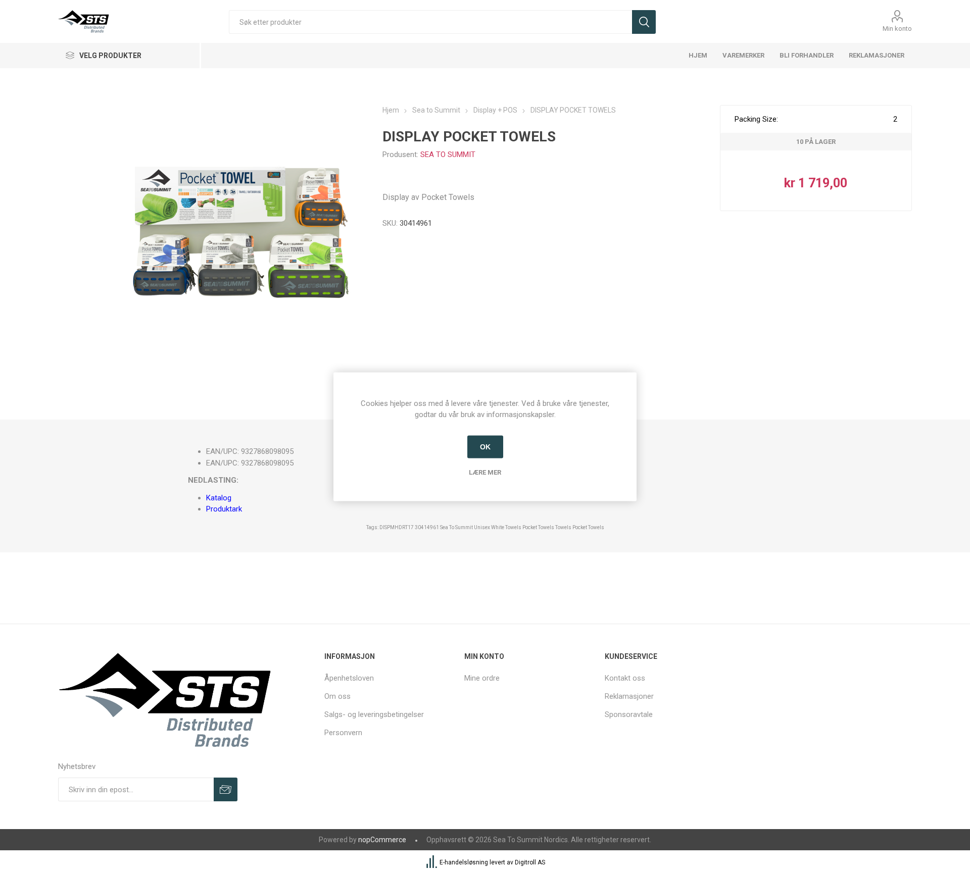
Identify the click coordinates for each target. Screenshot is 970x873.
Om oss (337, 696)
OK (485, 447)
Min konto (897, 28)
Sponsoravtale (629, 714)
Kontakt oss (625, 678)
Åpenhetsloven (349, 678)
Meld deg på (225, 789)
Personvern (343, 732)
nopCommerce (382, 840)
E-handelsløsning (464, 862)
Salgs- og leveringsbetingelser (374, 714)
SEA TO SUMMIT (447, 154)
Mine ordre (482, 678)
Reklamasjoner (629, 696)
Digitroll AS (530, 862)
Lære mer (485, 472)
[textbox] (430, 22)
